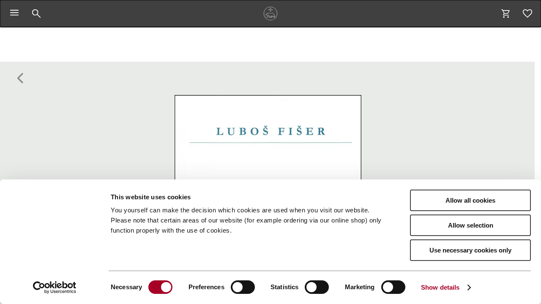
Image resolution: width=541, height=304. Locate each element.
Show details (440, 287)
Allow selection (470, 225)
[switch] (243, 287)
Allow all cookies (470, 200)
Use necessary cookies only (470, 250)
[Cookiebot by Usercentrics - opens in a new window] (55, 287)
